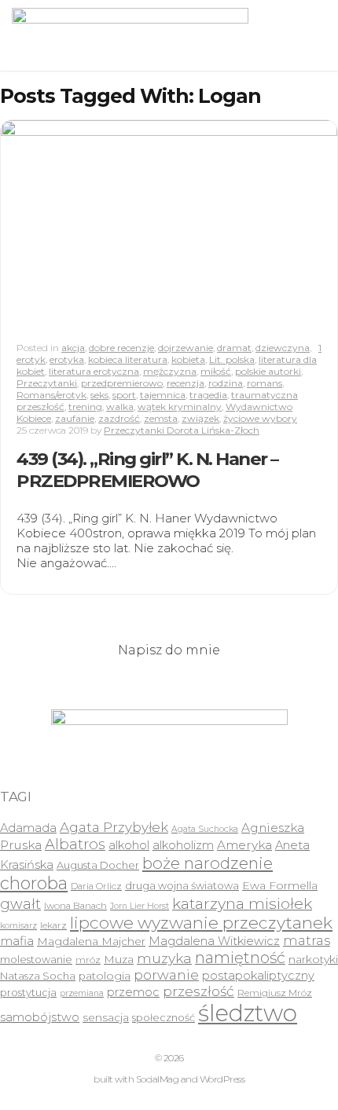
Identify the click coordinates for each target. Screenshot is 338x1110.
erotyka (67, 359)
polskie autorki (268, 371)
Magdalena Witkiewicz (214, 941)
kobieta (188, 359)
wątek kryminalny (180, 406)
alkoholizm (183, 845)
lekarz (53, 925)
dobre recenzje (121, 348)
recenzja (185, 383)
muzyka (164, 958)
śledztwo (247, 1013)
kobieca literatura (127, 359)
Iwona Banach (75, 905)
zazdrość (119, 418)
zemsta (161, 418)
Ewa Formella (280, 885)
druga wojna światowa (182, 885)
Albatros (75, 844)
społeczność (163, 1017)
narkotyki (313, 959)
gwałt (20, 904)
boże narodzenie (207, 863)
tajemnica (163, 395)
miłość (215, 371)
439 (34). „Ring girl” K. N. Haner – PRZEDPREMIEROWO (147, 470)
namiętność (240, 957)
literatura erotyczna (94, 371)
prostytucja (28, 992)
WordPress (222, 1079)
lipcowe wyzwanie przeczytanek (201, 922)
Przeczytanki (47, 383)
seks (99, 395)
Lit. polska (232, 359)
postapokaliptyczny (258, 976)
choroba (34, 883)
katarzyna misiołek (242, 903)
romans (264, 383)
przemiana (82, 993)
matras (306, 940)
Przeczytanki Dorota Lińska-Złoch (181, 430)
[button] (130, 35)
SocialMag (157, 1079)
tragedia (208, 395)
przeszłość (198, 991)
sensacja (106, 1017)
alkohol (128, 845)
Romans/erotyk (51, 395)
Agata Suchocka (204, 829)
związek (200, 418)
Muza (119, 959)
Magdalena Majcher (91, 941)
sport (124, 395)
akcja (73, 348)
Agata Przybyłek (114, 827)
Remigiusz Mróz (274, 992)
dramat (234, 348)
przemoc (133, 992)
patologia (104, 975)
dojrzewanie (185, 348)
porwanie (166, 975)
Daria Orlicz (96, 886)
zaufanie (74, 418)
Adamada (28, 828)
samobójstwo (39, 1017)
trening (85, 406)
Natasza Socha (37, 975)
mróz (88, 959)
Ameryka (244, 844)
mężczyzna (170, 371)
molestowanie (36, 959)
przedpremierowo (122, 383)
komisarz (18, 926)
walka (120, 406)
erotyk (31, 359)
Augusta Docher (98, 865)
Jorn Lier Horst (139, 906)
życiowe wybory (260, 418)
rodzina (225, 383)
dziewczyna (282, 348)
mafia (17, 940)
